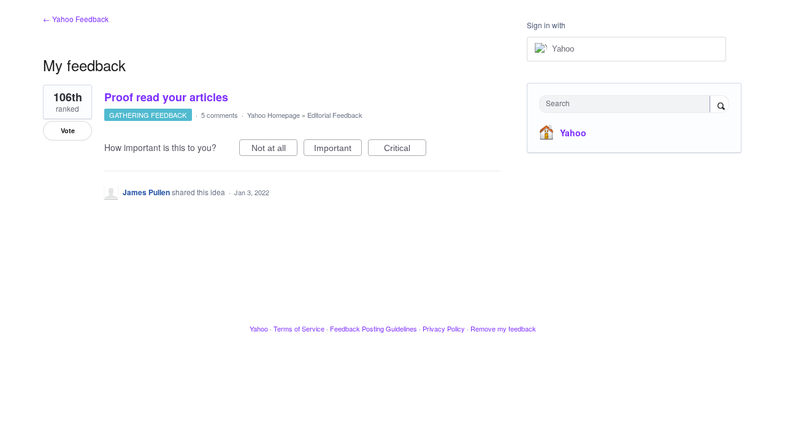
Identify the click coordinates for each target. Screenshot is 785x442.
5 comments (219, 115)
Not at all (274, 149)
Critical (405, 149)
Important (338, 149)
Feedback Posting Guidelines (373, 328)
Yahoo (573, 132)
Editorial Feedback (334, 115)
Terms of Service (299, 328)
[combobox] (627, 104)
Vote (68, 130)
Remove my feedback (503, 328)
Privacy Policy (444, 328)
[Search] (719, 105)
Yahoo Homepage (273, 115)
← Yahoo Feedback (76, 19)
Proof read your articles (166, 97)
